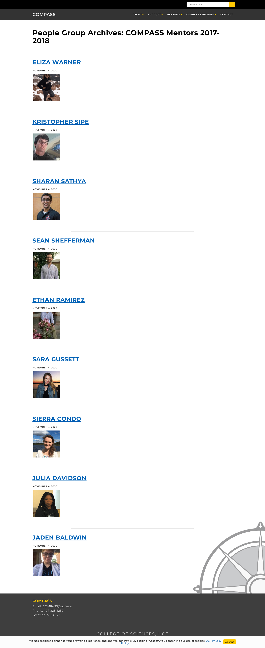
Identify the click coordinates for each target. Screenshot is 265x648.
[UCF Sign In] (170, 5)
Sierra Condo (56, 418)
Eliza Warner (56, 62)
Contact (226, 14)
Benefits (173, 14)
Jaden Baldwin (59, 537)
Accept (229, 641)
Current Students (200, 14)
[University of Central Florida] (59, 4)
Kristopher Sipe (60, 121)
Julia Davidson (59, 478)
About (137, 14)
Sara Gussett (55, 359)
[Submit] (232, 4)
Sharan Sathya (59, 181)
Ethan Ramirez (58, 299)
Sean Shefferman (63, 240)
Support (154, 14)
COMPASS (44, 14)
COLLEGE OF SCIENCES (126, 633)
